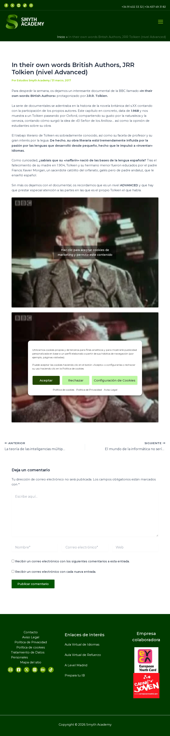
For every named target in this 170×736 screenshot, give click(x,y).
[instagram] (31, 5)
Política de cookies (73, 368)
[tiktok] (25, 5)
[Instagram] (35, 670)
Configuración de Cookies (114, 380)
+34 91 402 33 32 (132, 6)
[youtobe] (43, 670)
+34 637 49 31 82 (155, 6)
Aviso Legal (110, 389)
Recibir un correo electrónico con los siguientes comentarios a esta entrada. (72, 561)
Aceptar (46, 380)
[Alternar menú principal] (160, 21)
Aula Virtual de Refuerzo (83, 655)
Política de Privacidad (89, 389)
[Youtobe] (19, 5)
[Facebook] (6, 5)
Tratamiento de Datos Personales (27, 655)
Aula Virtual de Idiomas (82, 644)
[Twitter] (12, 5)
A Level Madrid (76, 665)
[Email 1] (10, 670)
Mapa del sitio (30, 662)
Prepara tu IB (75, 675)
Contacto (31, 632)
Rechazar (76, 380)
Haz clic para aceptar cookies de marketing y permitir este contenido (85, 252)
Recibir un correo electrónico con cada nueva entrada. (55, 572)
